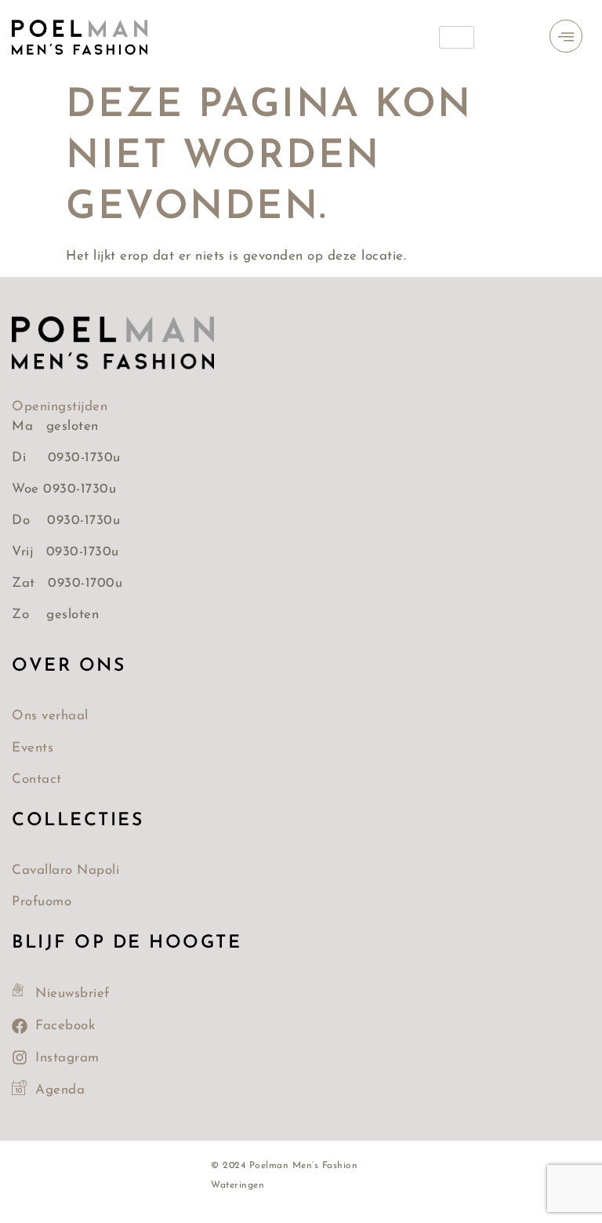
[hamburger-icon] (456, 37)
